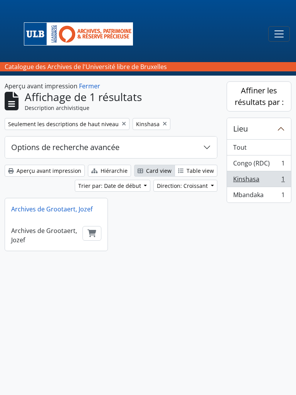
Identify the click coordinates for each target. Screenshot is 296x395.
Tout (240, 147)
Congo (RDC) (259, 165)
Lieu (240, 128)
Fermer (89, 86)
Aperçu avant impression (48, 170)
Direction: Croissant (183, 185)
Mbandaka (259, 197)
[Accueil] (81, 34)
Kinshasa (259, 181)
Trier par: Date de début (110, 185)
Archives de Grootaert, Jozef (51, 209)
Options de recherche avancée (65, 147)
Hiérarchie (113, 170)
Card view (158, 170)
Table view (199, 170)
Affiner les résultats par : (259, 96)
